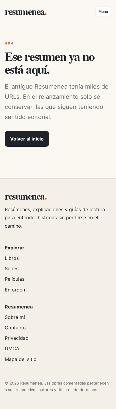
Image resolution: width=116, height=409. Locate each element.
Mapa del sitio (21, 359)
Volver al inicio (27, 139)
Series (11, 268)
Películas (14, 279)
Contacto (15, 328)
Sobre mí (15, 317)
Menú (103, 11)
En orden (15, 290)
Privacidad (17, 338)
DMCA (12, 348)
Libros (12, 258)
